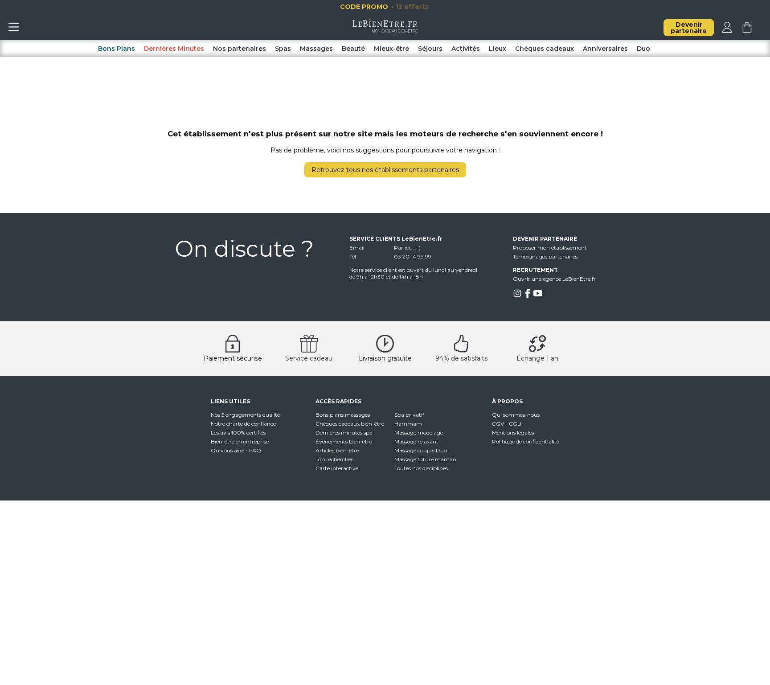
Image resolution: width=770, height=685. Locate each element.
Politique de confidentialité (525, 441)
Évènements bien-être (343, 441)
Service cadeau (308, 358)
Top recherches (334, 459)
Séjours (430, 49)
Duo (643, 49)
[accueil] (385, 30)
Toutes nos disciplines (421, 468)
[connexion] (727, 31)
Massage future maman (425, 459)
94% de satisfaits (461, 358)
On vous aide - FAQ (236, 450)
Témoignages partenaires (545, 256)
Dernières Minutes (174, 49)
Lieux (497, 49)
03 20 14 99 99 (412, 256)
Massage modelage (418, 432)
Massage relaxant (416, 441)
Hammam (408, 423)
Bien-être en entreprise (240, 441)
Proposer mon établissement (550, 247)
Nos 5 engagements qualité (245, 414)
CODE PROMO (384, 7)
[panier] (747, 31)
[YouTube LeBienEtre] (537, 295)
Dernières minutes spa (344, 432)
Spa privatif (409, 414)
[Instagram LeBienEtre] (517, 295)
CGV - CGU (506, 423)
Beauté (353, 49)
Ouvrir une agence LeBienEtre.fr (554, 278)
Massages (316, 49)
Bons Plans (116, 49)
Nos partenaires (239, 49)
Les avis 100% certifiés (238, 432)
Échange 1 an (537, 358)
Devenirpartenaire (689, 28)
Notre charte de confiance (243, 423)
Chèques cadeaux (544, 49)
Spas (283, 49)
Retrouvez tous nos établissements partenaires (385, 170)
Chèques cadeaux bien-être (349, 423)
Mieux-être (391, 49)
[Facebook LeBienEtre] (527, 295)
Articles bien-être (337, 450)
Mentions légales (513, 432)
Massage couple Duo (420, 450)
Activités (465, 49)
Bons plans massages (342, 414)
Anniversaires (605, 49)
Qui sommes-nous (516, 414)
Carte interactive (336, 468)
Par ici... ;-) (407, 247)
